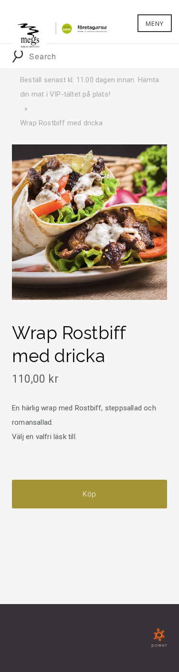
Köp (89, 494)
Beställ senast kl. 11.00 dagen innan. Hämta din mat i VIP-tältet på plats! (89, 87)
